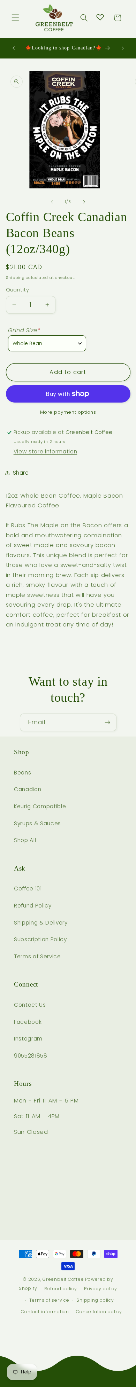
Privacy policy (100, 1289)
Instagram (28, 1038)
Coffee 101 (28, 888)
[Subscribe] (107, 723)
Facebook (27, 1022)
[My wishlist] (100, 17)
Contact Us (30, 1004)
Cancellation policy (99, 1312)
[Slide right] (84, 201)
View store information (45, 451)
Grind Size (24, 330)
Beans (22, 772)
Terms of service (49, 1300)
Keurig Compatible (40, 806)
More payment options (68, 412)
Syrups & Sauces (37, 823)
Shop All (25, 840)
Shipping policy (95, 1300)
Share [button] (21, 472)
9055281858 (30, 1055)
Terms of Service (37, 956)
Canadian (27, 789)
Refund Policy (33, 905)
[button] (15, 17)
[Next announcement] (122, 48)
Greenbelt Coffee (63, 1279)
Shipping (15, 277)
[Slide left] (52, 201)
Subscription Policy (40, 939)
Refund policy (60, 1289)
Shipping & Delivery (41, 922)
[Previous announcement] (13, 48)
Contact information (45, 1312)
